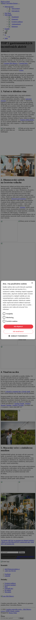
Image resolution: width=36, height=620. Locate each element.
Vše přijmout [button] (18, 326)
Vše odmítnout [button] (18, 331)
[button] (18, 336)
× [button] (32, 283)
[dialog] (18, 310)
